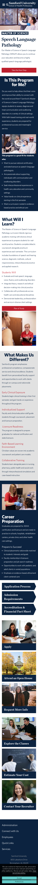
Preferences (19, 882)
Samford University (19, 856)
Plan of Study (19, 308)
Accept (19, 878)
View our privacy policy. (24, 872)
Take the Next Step (19, 70)
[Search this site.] (7, 4)
